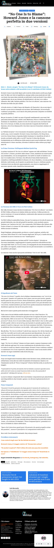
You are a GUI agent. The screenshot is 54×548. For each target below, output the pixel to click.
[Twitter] (7, 538)
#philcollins (13, 461)
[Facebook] (2, 538)
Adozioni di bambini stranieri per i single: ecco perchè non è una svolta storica (39, 478)
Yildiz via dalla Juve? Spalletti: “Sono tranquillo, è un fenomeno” (31, 531)
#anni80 (8, 461)
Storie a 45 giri (24, 10)
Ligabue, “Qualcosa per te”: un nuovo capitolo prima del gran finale (30, 527)
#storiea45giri (40, 461)
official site (26, 373)
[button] (43, 3)
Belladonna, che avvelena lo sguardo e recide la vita (31, 525)
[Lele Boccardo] (18, 83)
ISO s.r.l (8, 534)
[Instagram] (4, 538)
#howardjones (27, 461)
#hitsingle (20, 461)
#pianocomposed (15, 463)
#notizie (34, 461)
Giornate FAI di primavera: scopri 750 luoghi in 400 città (12, 477)
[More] (49, 26)
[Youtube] (9, 538)
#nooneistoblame (6, 463)
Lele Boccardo (23, 83)
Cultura (32, 10)
